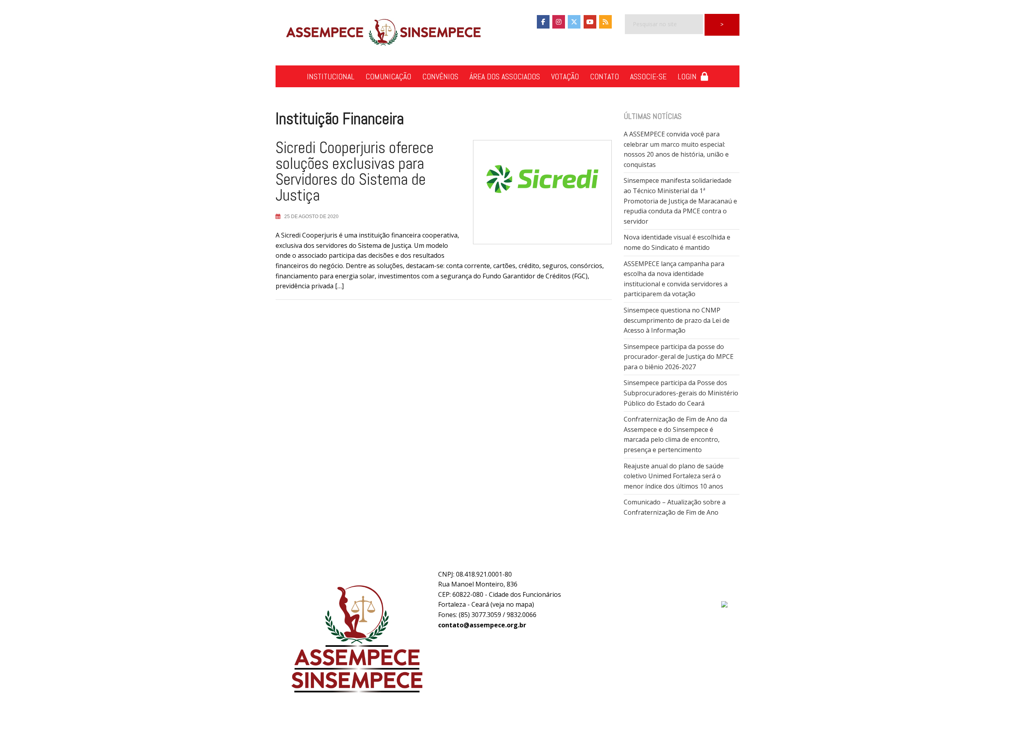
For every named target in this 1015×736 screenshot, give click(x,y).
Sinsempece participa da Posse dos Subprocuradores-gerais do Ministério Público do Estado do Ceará (681, 392)
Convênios (440, 76)
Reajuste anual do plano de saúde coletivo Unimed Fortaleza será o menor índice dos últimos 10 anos (674, 476)
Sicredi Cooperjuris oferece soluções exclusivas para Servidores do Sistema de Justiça (355, 171)
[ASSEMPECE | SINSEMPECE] (382, 33)
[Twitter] (574, 22)
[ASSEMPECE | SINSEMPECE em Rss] (605, 22)
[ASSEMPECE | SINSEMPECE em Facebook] (543, 22)
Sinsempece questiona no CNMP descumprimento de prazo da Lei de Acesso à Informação (677, 320)
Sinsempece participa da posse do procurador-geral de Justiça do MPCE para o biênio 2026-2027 (678, 356)
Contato (604, 76)
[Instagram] (558, 22)
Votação (565, 76)
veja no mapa (512, 604)
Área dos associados (504, 76)
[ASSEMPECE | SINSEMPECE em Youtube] (590, 22)
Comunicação (388, 76)
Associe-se (648, 76)
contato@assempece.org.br (482, 625)
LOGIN (689, 76)
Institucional (330, 76)
